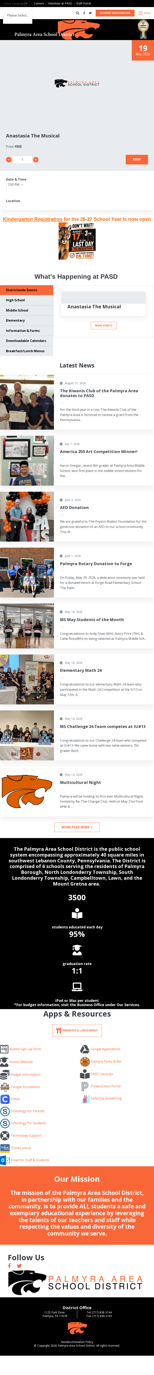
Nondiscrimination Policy (77, 1342)
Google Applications (105, 1049)
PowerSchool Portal (106, 1086)
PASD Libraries (101, 1074)
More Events (103, 325)
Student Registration (115, 13)
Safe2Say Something (106, 1098)
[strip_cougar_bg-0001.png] (77, 1328)
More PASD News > (77, 827)
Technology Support (26, 1135)
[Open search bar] (77, 13)
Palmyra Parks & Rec (106, 1061)
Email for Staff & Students (30, 1160)
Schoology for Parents (28, 1111)
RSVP (137, 159)
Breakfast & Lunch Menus (80, 1030)
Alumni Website (21, 1062)
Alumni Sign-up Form (25, 1049)
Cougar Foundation (25, 1087)
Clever (15, 1099)
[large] (9, 1265)
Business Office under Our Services (108, 1004)
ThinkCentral (21, 1148)
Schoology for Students (28, 1123)
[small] (84, 13)
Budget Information (25, 1074)
